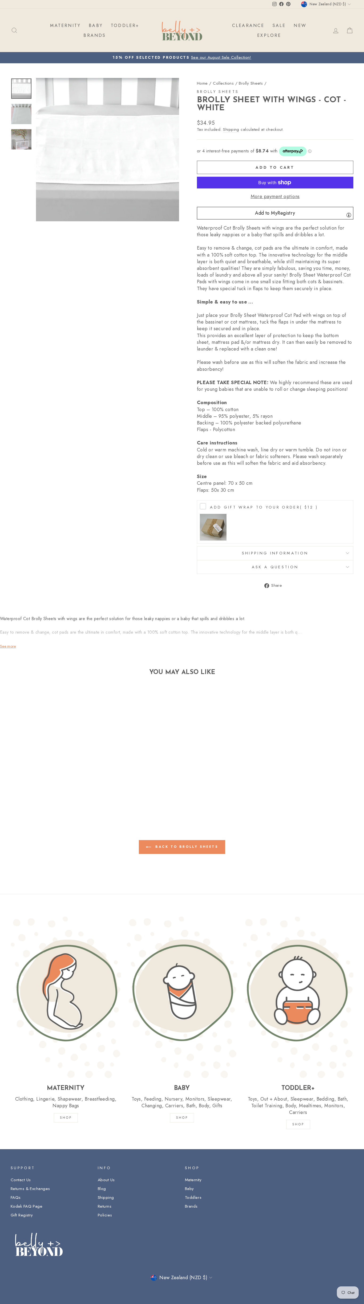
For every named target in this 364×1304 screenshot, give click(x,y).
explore (269, 35)
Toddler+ (193, 1197)
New (300, 25)
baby (96, 25)
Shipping (231, 129)
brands (94, 35)
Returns (104, 1206)
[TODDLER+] (298, 997)
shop (298, 1124)
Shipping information (275, 553)
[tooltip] (349, 215)
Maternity (193, 1180)
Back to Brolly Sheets (185, 846)
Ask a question (275, 567)
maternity (65, 25)
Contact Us (21, 1180)
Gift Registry (22, 1215)
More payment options (275, 196)
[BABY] (182, 997)
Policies (105, 1215)
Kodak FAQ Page (26, 1206)
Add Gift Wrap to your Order (264, 507)
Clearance (248, 25)
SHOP (66, 1117)
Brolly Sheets (251, 83)
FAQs (16, 1197)
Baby (189, 1189)
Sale (279, 25)
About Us (106, 1180)
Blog (102, 1189)
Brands (191, 1206)
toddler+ (125, 25)
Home (202, 83)
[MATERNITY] (66, 997)
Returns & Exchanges (30, 1189)
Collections (223, 83)
